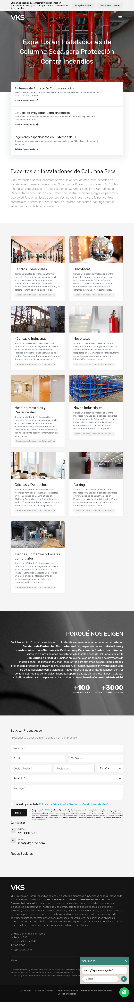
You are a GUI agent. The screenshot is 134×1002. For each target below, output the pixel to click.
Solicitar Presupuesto (25, 100)
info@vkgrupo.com (21, 949)
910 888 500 (18, 945)
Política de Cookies (43, 990)
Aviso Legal (25, 990)
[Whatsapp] (124, 992)
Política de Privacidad (52, 804)
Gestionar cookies (110, 5)
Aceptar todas (83, 5)
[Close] (126, 961)
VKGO (47, 810)
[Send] (124, 979)
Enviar (19, 812)
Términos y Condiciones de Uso (87, 804)
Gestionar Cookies (67, 994)
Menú (14, 960)
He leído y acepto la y (61, 804)
